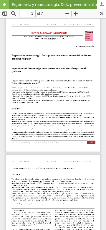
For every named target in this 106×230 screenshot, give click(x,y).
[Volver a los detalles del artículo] (4, 4)
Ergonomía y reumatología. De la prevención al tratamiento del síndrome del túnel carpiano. (59, 4)
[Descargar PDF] (101, 4)
